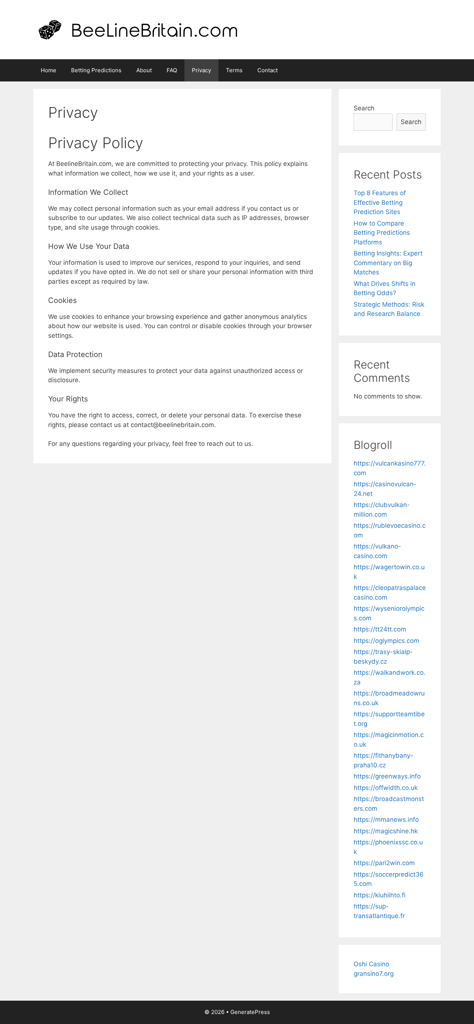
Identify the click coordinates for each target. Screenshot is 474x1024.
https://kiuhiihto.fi (379, 895)
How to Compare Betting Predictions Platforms (382, 233)
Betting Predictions (96, 70)
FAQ (172, 70)
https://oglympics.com (386, 640)
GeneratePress (250, 1011)
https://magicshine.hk (386, 831)
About (144, 70)
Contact (267, 70)
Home (48, 70)
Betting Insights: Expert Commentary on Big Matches (388, 263)
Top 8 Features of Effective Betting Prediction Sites (380, 202)
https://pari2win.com (384, 863)
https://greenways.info (387, 776)
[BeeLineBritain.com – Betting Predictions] (137, 29)
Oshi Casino (371, 964)
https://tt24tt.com (380, 629)
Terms (234, 70)
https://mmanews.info (386, 819)
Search (364, 108)
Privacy (201, 70)
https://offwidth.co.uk (386, 787)
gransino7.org (374, 973)
